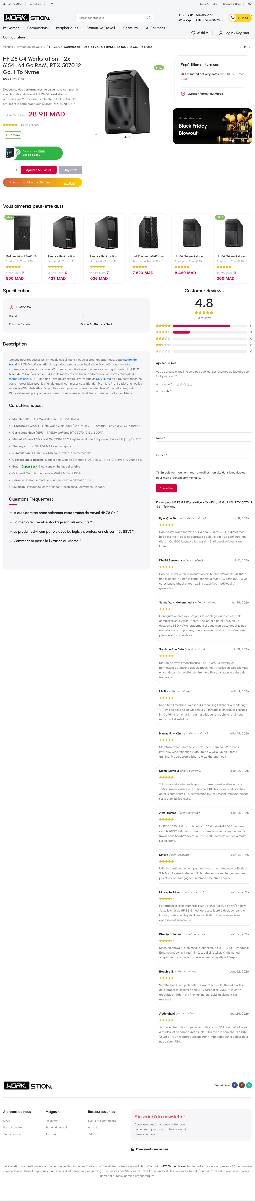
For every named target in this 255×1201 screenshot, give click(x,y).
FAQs (6, 1120)
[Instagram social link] (242, 1085)
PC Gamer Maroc (174, 1166)
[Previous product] (240, 47)
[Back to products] (244, 47)
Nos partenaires (13, 1127)
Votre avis (164, 391)
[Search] (149, 18)
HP (82, 316)
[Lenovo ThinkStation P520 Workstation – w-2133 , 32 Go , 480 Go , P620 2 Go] (64, 233)
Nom (160, 438)
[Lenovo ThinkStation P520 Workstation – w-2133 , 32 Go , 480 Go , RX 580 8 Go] (106, 233)
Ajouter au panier (38, 170)
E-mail (161, 455)
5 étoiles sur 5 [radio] (190, 384)
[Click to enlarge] (96, 133)
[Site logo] (27, 17)
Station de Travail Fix (31, 47)
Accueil (8, 47)
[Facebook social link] (235, 1085)
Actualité (93, 1127)
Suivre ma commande (102, 1120)
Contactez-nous (13, 1134)
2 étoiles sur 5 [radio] (181, 384)
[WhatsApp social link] (249, 1085)
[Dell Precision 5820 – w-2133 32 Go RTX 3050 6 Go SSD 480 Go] (148, 233)
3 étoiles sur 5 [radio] (184, 384)
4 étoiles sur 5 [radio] (187, 384)
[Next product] (249, 47)
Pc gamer (51, 1120)
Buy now (70, 170)
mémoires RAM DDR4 (23, 379)
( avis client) (29, 125)
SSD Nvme (103, 379)
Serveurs (51, 1134)
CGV (91, 1134)
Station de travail (56, 1127)
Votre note (164, 384)
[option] (126, 137)
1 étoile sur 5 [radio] (178, 384)
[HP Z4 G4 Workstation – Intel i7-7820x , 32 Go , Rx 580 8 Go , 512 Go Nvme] (191, 233)
